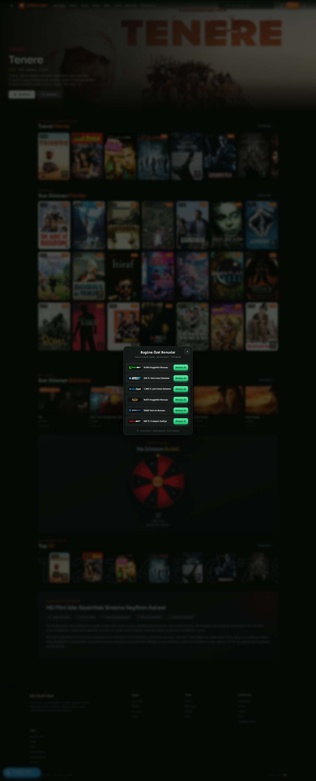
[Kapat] (187, 351)
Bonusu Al (181, 367)
